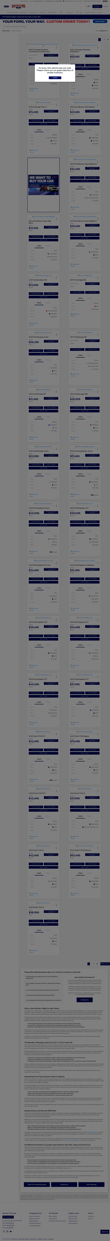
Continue (55, 77)
